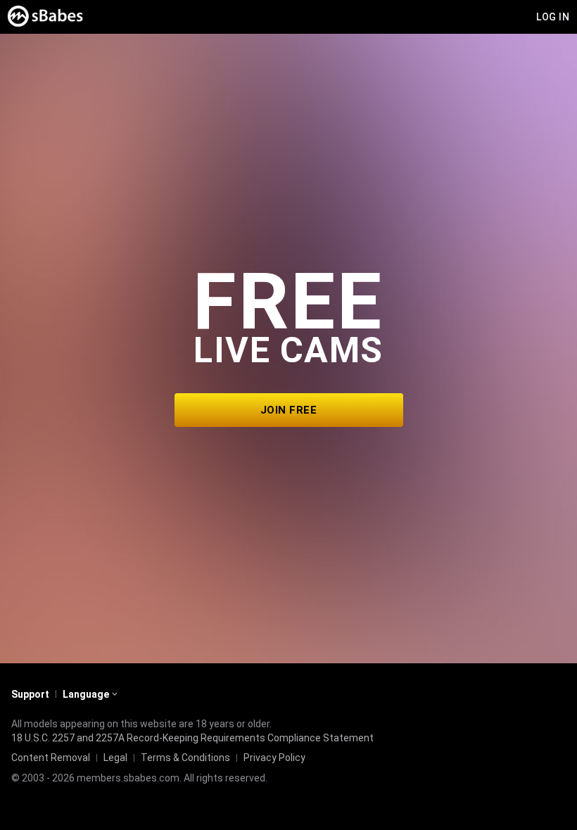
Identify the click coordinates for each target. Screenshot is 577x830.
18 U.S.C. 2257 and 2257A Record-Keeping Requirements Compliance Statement (192, 737)
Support (30, 694)
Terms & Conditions (185, 757)
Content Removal (50, 757)
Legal (115, 757)
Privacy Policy (274, 757)
